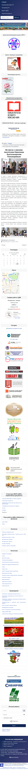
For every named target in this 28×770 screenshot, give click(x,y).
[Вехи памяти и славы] (14, 631)
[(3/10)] (22, 231)
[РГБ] (14, 384)
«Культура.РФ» (5, 137)
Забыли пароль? (6, 729)
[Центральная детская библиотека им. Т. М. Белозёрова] (14, 437)
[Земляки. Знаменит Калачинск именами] (14, 643)
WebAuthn (15, 721)
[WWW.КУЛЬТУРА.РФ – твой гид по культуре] (14, 128)
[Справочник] (14, 376)
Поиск (17, 17)
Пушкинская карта (7, 5)
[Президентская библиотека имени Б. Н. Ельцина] (14, 396)
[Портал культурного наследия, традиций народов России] (14, 367)
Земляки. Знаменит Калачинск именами (14, 648)
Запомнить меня (8, 718)
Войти (14, 725)
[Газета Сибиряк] (14, 685)
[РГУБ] (14, 391)
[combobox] (7, 17)
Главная (4, 2)
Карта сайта (5, 10)
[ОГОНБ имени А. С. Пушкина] (14, 409)
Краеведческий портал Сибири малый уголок (14, 625)
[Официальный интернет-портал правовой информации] (14, 681)
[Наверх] (25, 767)
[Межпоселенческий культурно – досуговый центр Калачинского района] (14, 478)
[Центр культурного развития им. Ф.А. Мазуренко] (14, 485)
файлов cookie (8, 764)
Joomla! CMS (4, 752)
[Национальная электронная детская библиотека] (14, 342)
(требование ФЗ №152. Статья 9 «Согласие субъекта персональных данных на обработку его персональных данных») (14, 768)
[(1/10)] (5, 231)
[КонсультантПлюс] (14, 347)
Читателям (5, 7)
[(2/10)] (14, 231)
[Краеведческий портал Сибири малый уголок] (14, 620)
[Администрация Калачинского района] (14, 695)
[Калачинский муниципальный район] (14, 470)
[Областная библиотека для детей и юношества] (14, 425)
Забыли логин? (6, 730)
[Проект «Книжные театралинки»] (14, 63)
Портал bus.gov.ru (7, 13)
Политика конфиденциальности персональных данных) (16, 765)
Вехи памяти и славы (14, 638)
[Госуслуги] (14, 359)
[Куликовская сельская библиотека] (14, 451)
